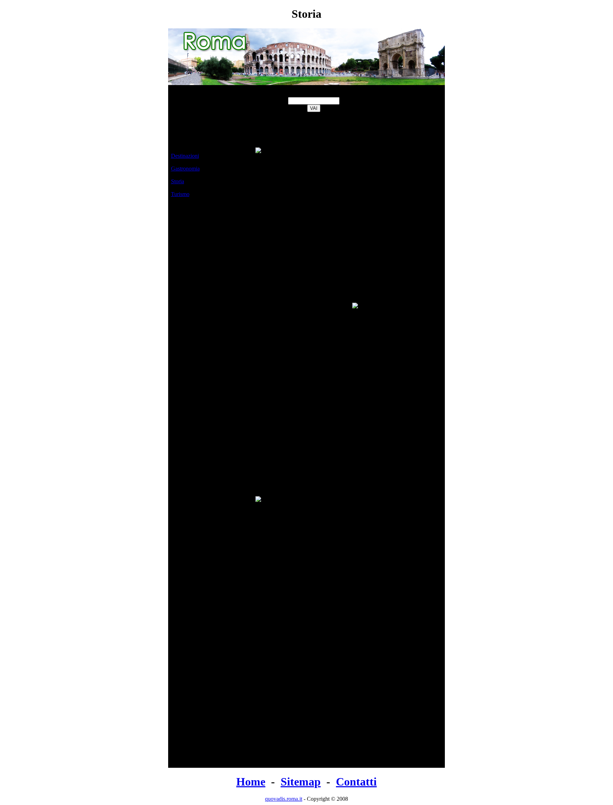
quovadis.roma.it (283, 799)
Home (250, 781)
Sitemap (301, 781)
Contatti (356, 781)
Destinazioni (185, 156)
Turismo (180, 194)
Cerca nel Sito (314, 94)
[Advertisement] (212, 298)
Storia (177, 181)
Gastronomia (185, 169)
